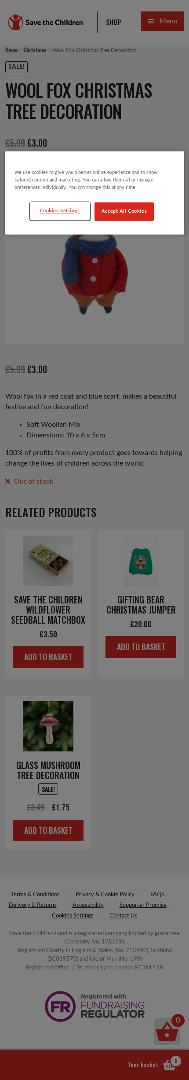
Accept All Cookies (124, 211)
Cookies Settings (60, 210)
